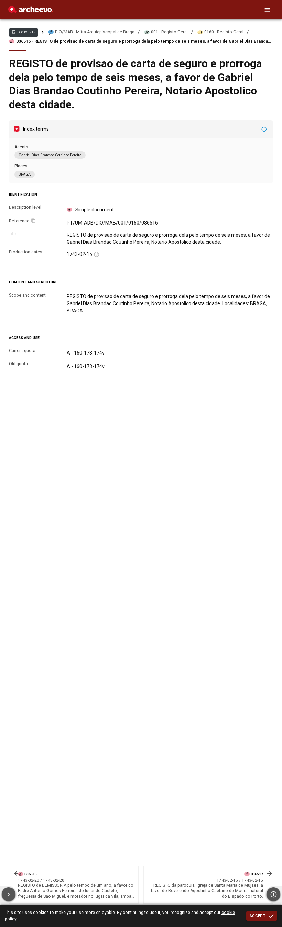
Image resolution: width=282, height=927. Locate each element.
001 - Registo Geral (169, 32)
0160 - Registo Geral (223, 32)
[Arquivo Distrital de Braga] (30, 11)
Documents (23, 32)
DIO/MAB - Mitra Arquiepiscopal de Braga (94, 32)
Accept (257, 915)
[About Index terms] (264, 129)
